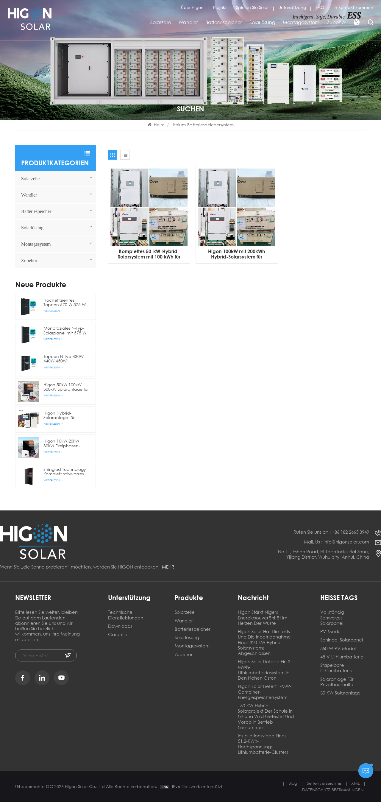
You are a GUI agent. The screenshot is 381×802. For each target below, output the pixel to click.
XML (355, 783)
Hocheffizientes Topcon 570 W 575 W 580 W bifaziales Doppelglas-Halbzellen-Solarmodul (66, 302)
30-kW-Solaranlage (340, 693)
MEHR (168, 566)
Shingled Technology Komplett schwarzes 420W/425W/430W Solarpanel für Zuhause (66, 471)
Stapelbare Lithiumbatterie (336, 667)
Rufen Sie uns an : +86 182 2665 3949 (331, 532)
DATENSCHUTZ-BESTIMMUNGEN (332, 789)
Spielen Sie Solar (252, 7)
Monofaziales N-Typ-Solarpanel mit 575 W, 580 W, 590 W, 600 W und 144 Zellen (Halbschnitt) (65, 330)
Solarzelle (160, 22)
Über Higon (192, 7)
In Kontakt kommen (353, 7)
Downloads (120, 626)
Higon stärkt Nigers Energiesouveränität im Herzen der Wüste (262, 617)
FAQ (320, 7)
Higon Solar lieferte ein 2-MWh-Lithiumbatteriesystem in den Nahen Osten (265, 670)
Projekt (220, 7)
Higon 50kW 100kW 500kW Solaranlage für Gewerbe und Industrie (66, 386)
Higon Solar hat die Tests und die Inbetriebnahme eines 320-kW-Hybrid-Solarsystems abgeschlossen (264, 642)
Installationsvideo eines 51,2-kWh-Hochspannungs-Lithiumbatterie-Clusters (263, 744)
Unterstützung (292, 7)
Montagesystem (301, 22)
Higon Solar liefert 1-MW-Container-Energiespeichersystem (264, 691)
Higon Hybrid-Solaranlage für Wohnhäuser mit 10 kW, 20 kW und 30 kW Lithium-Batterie (64, 415)
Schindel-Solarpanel (341, 640)
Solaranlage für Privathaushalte (337, 681)
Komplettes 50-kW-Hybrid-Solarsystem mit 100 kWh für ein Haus (149, 254)
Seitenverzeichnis (324, 783)
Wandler (188, 22)
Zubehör (336, 22)
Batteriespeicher (223, 22)
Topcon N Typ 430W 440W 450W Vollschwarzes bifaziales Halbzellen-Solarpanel (64, 358)
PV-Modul (330, 631)
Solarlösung (262, 22)
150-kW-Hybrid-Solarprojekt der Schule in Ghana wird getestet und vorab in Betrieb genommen (266, 716)
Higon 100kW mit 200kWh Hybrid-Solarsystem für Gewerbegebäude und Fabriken (236, 254)
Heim (159, 124)
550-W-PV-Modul (338, 648)
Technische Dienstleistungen (125, 614)
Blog (292, 783)
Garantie (117, 634)
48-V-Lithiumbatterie (341, 657)
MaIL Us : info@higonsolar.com (336, 541)
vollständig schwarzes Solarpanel (332, 617)
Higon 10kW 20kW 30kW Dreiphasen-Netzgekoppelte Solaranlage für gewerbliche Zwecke (64, 443)
